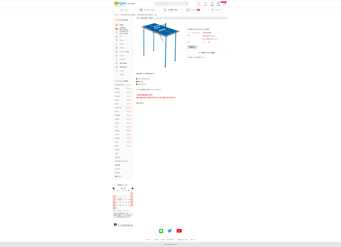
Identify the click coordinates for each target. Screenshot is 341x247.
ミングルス (118, 169)
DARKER (123, 115)
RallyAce (123, 130)
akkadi (123, 100)
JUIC (123, 127)
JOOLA (123, 123)
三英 (116, 153)
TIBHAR (123, 138)
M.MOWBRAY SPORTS (121, 161)
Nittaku (123, 88)
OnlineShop (131, 4)
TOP (138, 18)
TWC (123, 142)
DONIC (123, 119)
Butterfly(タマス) (123, 84)
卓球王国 (117, 165)
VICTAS (123, 92)
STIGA (123, 134)
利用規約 (162, 239)
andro (123, 104)
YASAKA (123, 96)
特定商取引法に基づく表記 (182, 239)
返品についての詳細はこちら (196, 57)
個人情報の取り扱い (171, 239)
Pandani (117, 172)
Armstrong (123, 107)
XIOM (123, 146)
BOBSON (117, 157)
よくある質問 (155, 239)
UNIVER (117, 149)
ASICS (123, 111)
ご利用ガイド (147, 239)
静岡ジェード (118, 176)
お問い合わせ (140, 103)
